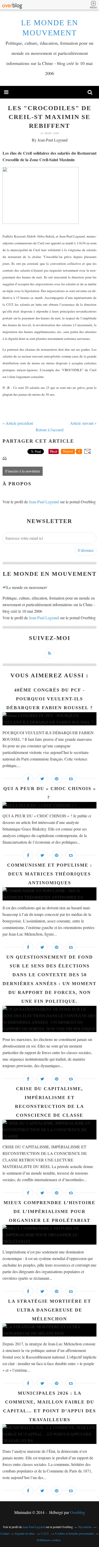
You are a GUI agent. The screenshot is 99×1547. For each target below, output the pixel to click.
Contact (4, 1533)
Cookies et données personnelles (74, 1533)
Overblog (77, 1512)
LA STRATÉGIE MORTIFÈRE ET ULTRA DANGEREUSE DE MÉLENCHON (49, 1310)
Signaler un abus (25, 1533)
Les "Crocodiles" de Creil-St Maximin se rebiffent (49, 117)
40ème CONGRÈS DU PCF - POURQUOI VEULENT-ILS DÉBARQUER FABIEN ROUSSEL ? (49, 698)
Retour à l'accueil (49, 429)
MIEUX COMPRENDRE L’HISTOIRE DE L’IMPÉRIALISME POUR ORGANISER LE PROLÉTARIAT (49, 1211)
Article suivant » (83, 423)
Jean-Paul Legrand (44, 501)
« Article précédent (18, 423)
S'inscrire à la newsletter (22, 471)
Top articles (85, 1527)
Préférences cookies (49, 1540)
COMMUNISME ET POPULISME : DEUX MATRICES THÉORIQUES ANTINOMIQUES (49, 874)
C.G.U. (45, 1533)
